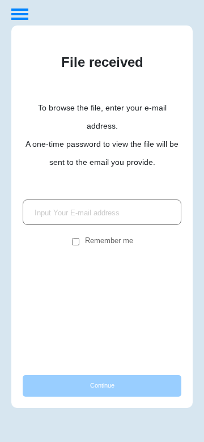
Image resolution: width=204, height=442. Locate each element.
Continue (102, 385)
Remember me (109, 240)
